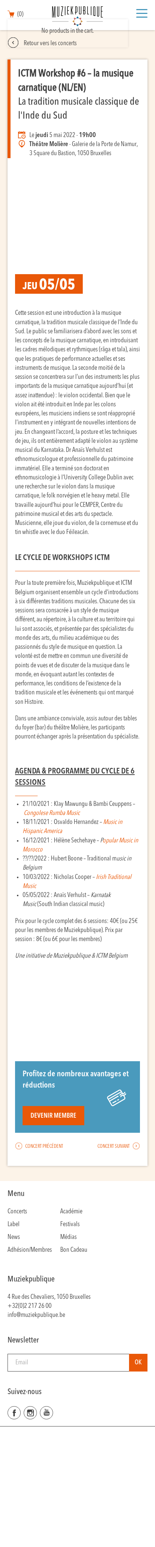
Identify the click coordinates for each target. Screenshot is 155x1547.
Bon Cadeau (73, 1250)
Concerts (17, 1211)
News (14, 1237)
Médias (68, 1237)
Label (14, 1224)
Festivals (70, 1224)
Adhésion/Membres (30, 1250)
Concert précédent (43, 1146)
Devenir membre (53, 1116)
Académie (71, 1211)
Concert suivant (114, 1146)
